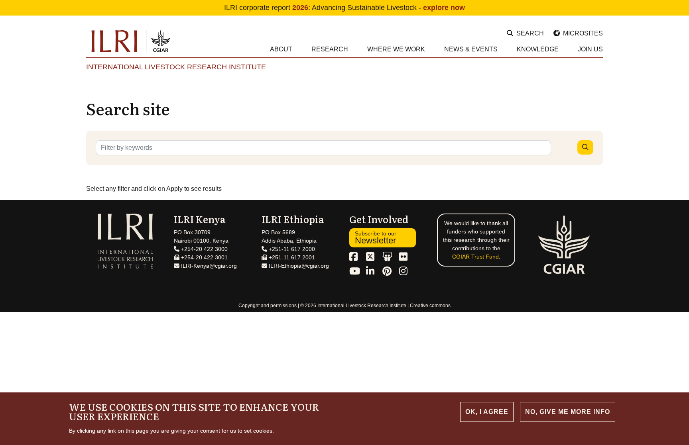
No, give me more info (567, 411)
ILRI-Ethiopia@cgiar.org (298, 266)
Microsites (583, 33)
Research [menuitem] (329, 49)
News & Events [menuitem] (471, 49)
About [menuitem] (281, 49)
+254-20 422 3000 (203, 249)
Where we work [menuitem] (396, 49)
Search (530, 33)
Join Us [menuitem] (590, 49)
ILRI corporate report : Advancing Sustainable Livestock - (344, 8)
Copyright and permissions (267, 305)
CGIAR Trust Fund (475, 256)
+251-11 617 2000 (291, 249)
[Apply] (585, 147)
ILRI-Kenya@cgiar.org (208, 266)
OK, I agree (486, 411)
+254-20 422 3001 (203, 257)
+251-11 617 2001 (291, 257)
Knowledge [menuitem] (538, 49)
